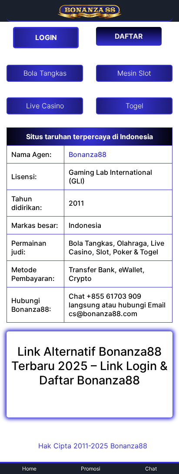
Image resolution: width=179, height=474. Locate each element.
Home (29, 468)
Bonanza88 (87, 154)
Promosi (90, 468)
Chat (151, 468)
